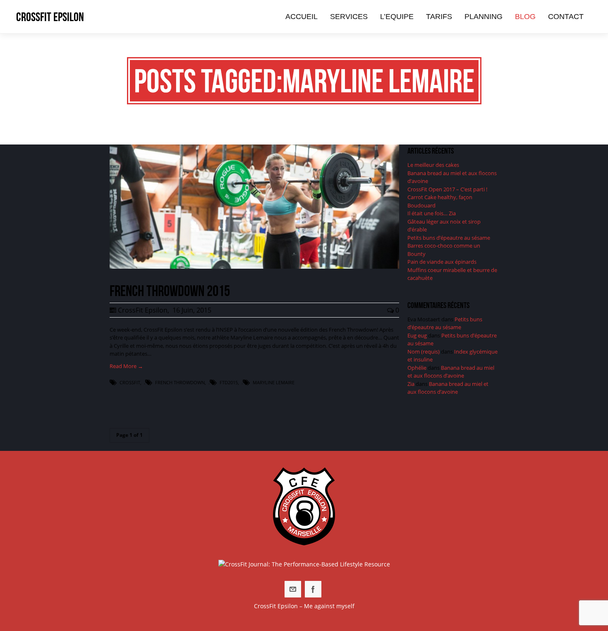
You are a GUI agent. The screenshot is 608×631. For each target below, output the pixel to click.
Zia (410, 384)
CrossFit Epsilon (50, 17)
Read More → (126, 366)
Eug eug (417, 335)
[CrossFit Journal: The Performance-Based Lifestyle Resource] (304, 564)
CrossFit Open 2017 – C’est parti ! (447, 189)
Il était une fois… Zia (431, 213)
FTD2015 (229, 382)
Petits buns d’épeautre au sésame (448, 237)
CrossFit (130, 382)
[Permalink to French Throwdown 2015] (254, 266)
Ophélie (416, 367)
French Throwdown (180, 382)
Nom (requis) (423, 351)
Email (293, 589)
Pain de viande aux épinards (441, 261)
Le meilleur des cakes (433, 165)
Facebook (313, 589)
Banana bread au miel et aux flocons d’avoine (450, 372)
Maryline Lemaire (273, 382)
